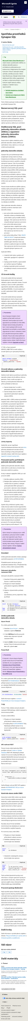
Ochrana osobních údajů (7, 1010)
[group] (14, 607)
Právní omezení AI (6, 1005)
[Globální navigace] (1, 17)
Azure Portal (13, 628)
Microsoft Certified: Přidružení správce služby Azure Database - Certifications (13, 977)
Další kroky (5, 52)
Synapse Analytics (15, 29)
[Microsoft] (14, 17)
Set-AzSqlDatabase (13, 681)
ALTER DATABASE (19, 559)
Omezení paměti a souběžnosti (10, 938)
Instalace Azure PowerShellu (11, 665)
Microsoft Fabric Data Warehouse (13, 60)
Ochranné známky (17, 1016)
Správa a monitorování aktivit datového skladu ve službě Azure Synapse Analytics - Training (14, 968)
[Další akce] (25, 29)
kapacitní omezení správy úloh (10, 456)
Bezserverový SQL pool (8, 45)
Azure (6, 29)
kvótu (24, 447)
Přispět (8, 1008)
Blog (2, 1008)
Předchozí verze (17, 1005)
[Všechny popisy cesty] (2, 29)
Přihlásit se (24, 17)
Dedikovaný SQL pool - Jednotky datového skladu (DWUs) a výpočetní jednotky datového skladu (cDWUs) (14, 48)
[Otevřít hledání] (18, 17)
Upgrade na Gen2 (18, 342)
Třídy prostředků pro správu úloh (16, 936)
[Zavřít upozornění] (25, 2)
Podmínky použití (5, 1016)
